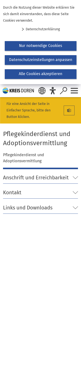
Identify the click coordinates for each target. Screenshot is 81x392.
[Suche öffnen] (63, 90)
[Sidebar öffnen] (74, 90)
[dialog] (40, 42)
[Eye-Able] (52, 90)
